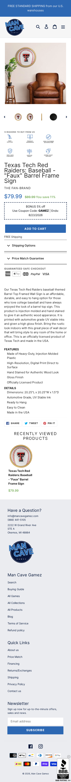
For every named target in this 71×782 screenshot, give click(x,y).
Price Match (15, 656)
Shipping (13, 677)
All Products (15, 609)
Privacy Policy (16, 684)
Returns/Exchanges (20, 670)
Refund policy (16, 630)
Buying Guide (16, 589)
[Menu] (63, 27)
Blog (10, 616)
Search (12, 582)
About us (13, 650)
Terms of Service (18, 623)
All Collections (16, 602)
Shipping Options (23, 245)
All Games (14, 596)
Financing (14, 663)
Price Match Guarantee (28, 258)
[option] (18, 117)
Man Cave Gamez (40, 773)
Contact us (14, 691)
